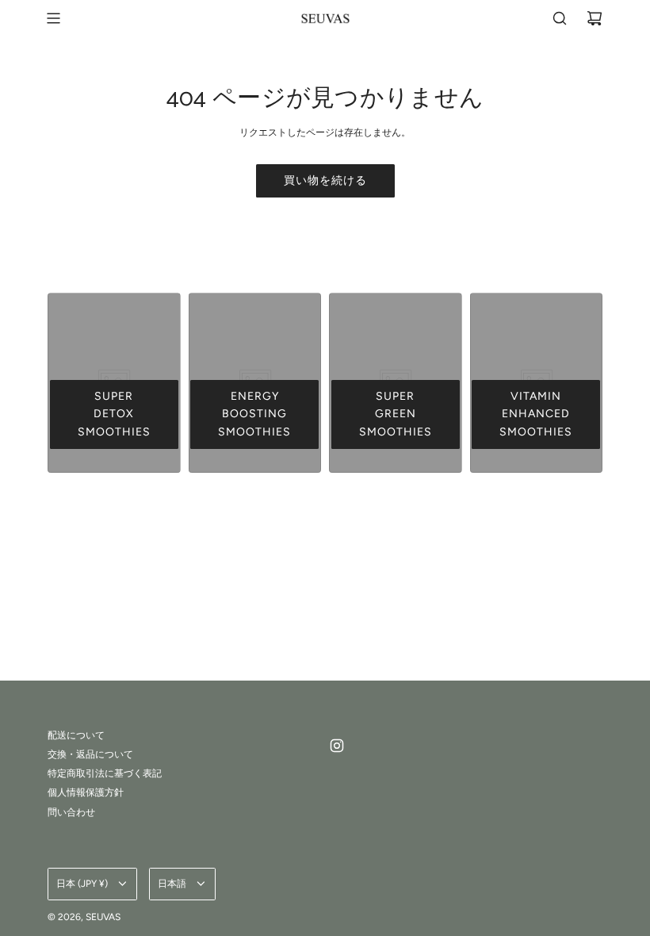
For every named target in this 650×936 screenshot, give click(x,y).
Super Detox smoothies (114, 414)
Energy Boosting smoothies (254, 414)
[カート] (594, 18)
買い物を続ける (325, 180)
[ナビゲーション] (53, 18)
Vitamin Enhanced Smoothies (535, 414)
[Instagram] (336, 745)
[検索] (559, 18)
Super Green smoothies (395, 414)
